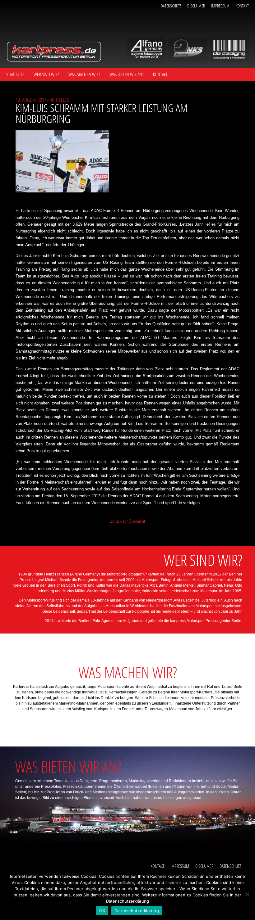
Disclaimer (196, 6)
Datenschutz (171, 6)
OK (102, 910)
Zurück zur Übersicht (127, 521)
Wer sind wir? (46, 74)
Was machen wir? (84, 74)
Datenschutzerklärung (136, 910)
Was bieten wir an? (126, 74)
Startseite (15, 74)
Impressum (220, 6)
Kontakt (242, 6)
